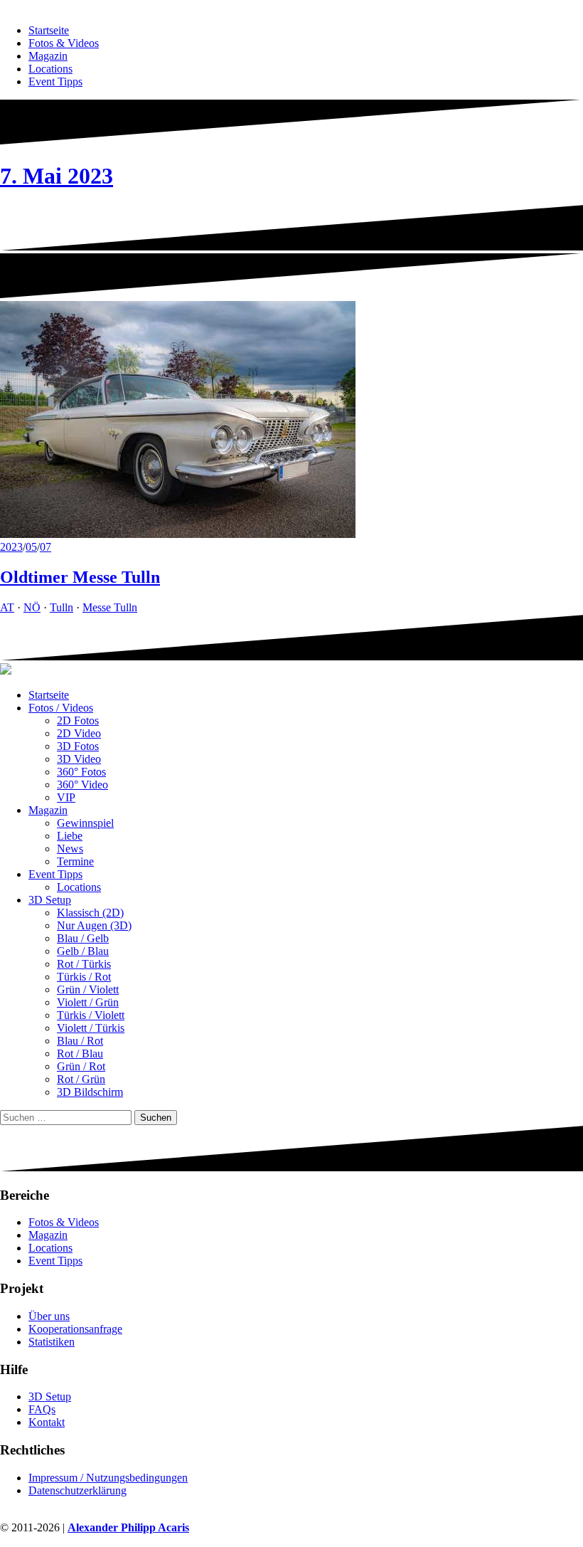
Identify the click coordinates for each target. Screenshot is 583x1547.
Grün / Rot (81, 1066)
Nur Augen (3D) (94, 925)
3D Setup (49, 900)
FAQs (41, 1409)
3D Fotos (78, 746)
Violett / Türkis (90, 1028)
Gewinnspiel (85, 823)
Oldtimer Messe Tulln (80, 577)
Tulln (61, 607)
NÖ (32, 607)
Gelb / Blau (83, 951)
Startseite (48, 30)
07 (45, 547)
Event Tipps (55, 81)
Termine (75, 861)
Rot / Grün (81, 1079)
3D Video (79, 759)
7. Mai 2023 (56, 176)
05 (31, 547)
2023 (11, 547)
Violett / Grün (88, 1002)
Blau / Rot (80, 1041)
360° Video (82, 784)
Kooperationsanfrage (75, 1329)
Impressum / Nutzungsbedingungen (108, 1478)
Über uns (49, 1316)
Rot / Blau (80, 1053)
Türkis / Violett (90, 1015)
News (70, 849)
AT (7, 607)
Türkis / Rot (84, 977)
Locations (50, 69)
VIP (66, 797)
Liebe (69, 836)
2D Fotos (78, 720)
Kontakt (46, 1422)
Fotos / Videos (60, 708)
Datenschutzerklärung (77, 1490)
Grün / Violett (88, 989)
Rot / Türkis (84, 964)
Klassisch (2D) (90, 913)
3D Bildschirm (90, 1092)
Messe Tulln (109, 607)
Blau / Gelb (83, 938)
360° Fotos (81, 772)
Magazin (48, 56)
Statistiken (51, 1342)
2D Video (79, 733)
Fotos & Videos (63, 43)
